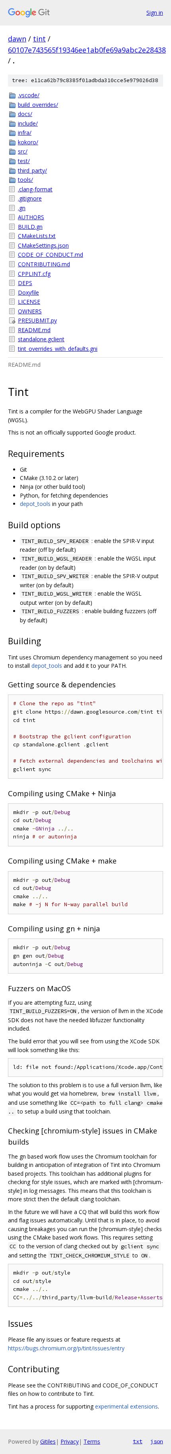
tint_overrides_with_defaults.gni (57, 348)
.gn (21, 208)
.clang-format (35, 189)
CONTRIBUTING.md (44, 264)
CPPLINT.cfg (34, 273)
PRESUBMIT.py (37, 320)
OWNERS (30, 311)
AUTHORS (31, 217)
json (156, 1441)
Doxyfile (28, 292)
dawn (17, 38)
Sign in (154, 12)
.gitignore (30, 198)
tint (39, 38)
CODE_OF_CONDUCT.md (50, 254)
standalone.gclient (41, 339)
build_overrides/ (38, 104)
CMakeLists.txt (37, 236)
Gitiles (48, 1441)
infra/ (24, 132)
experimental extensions (126, 1406)
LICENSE (29, 301)
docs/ (25, 114)
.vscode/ (28, 95)
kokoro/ (28, 142)
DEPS (25, 283)
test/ (24, 161)
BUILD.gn (30, 226)
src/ (22, 151)
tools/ (25, 179)
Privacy (69, 1441)
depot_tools (35, 504)
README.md (34, 330)
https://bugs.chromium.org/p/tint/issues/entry (66, 1348)
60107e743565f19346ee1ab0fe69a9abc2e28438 (87, 50)
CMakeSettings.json (43, 245)
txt (137, 1441)
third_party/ (32, 170)
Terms (92, 1441)
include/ (28, 123)
